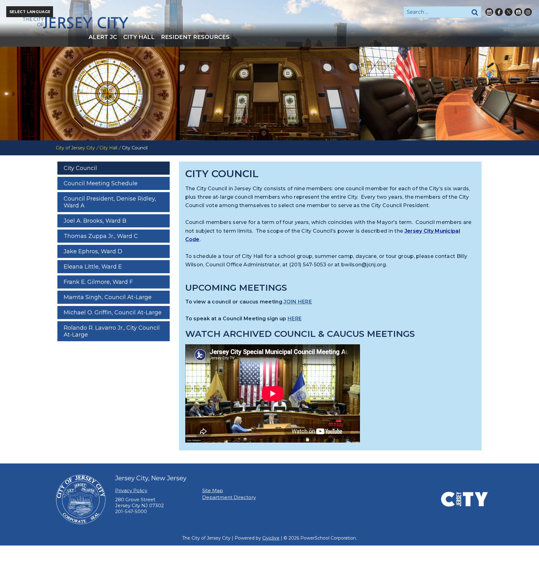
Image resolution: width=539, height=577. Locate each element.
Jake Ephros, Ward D (93, 251)
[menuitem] (102, 37)
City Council (80, 168)
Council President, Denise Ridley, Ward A (110, 202)
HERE (295, 319)
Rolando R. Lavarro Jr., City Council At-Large (112, 331)
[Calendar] (489, 12)
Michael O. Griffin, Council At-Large (113, 312)
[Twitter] (508, 12)
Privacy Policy (131, 490)
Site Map (212, 490)
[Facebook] (499, 12)
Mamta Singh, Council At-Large (108, 297)
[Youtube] (518, 12)
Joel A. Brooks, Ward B (95, 220)
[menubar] (269, 37)
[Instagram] (528, 12)
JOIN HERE (298, 302)
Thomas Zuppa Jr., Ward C (101, 236)
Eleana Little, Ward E (93, 266)
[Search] (475, 12)
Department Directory (229, 497)
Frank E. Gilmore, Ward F (98, 282)
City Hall (108, 148)
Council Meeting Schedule (101, 183)
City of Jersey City (75, 148)
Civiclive (270, 538)
